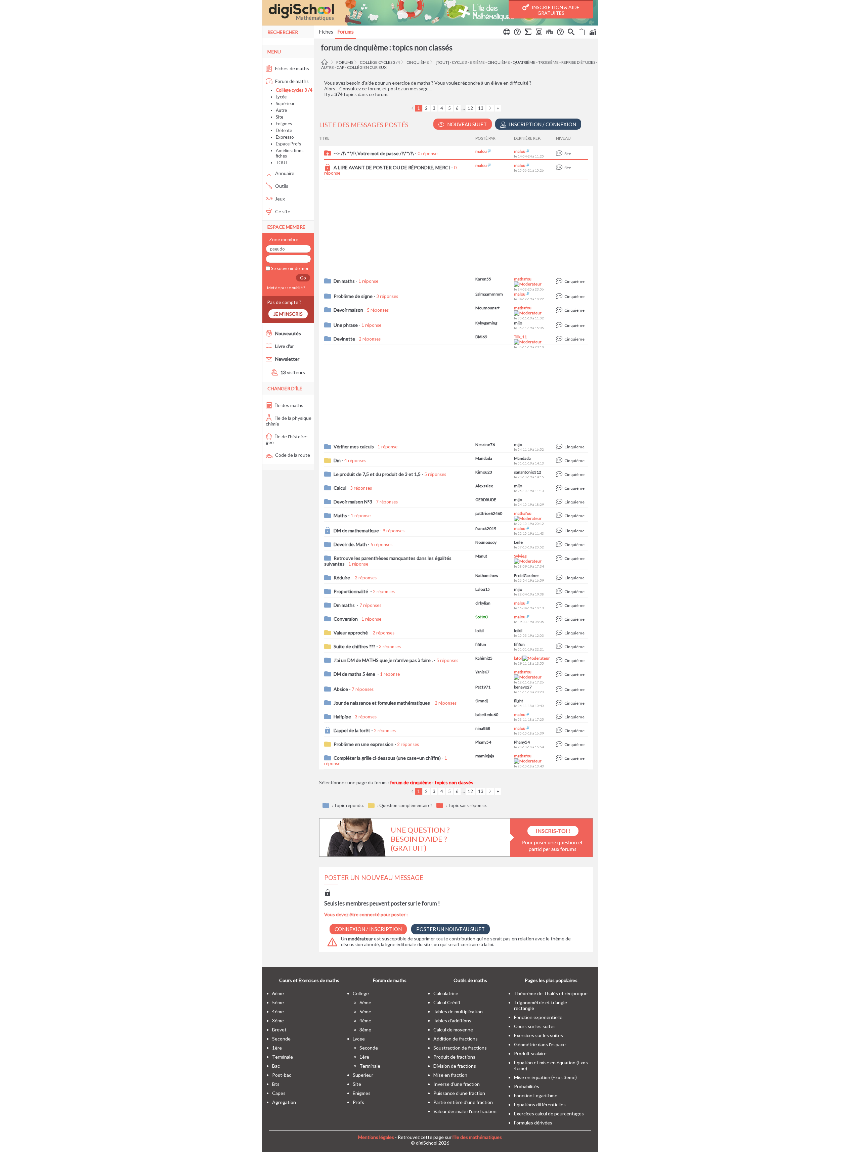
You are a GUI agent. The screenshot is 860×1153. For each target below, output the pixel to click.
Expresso (285, 137)
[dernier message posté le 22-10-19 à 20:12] (560, 515)
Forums (345, 32)
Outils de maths (470, 980)
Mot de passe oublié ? (285, 287)
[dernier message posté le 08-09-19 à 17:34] (560, 558)
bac (276, 1066)
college (361, 993)
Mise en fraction (450, 1075)
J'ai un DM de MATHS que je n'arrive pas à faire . (383, 660)
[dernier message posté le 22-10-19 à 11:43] (560, 530)
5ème (278, 1002)
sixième (477, 62)
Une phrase (346, 325)
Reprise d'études (578, 62)
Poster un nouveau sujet (450, 929)
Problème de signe (353, 296)
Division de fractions (454, 1066)
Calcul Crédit (447, 1002)
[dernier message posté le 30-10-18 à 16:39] (560, 730)
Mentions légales (376, 1137)
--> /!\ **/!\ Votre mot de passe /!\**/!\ (374, 153)
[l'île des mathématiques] (430, 13)
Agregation (284, 1102)
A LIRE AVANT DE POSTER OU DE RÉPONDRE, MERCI (392, 167)
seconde (281, 1038)
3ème (278, 1020)
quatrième (524, 62)
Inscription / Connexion (542, 124)
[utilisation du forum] (506, 33)
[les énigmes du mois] (538, 33)
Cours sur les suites (535, 1026)
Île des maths (288, 405)
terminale (282, 1057)
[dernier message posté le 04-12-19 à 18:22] (560, 296)
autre (327, 67)
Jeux (279, 199)
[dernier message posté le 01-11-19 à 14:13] (560, 460)
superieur (363, 1075)
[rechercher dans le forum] (571, 33)
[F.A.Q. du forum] (517, 33)
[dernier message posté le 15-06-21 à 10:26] (560, 167)
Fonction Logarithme (535, 1095)
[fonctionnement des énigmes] (560, 33)
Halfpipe (342, 716)
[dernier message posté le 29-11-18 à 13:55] (560, 660)
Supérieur (285, 103)
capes (279, 1093)
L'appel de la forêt (352, 730)
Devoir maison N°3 (353, 501)
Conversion (346, 619)
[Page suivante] (490, 108)
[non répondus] (581, 33)
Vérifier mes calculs (354, 446)
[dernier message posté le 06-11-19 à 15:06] (560, 325)
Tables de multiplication (458, 1011)
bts (276, 1084)
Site (279, 117)
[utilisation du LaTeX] (528, 33)
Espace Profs (288, 143)
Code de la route (292, 455)
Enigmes (284, 123)
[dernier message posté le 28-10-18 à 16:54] (560, 744)
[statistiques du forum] (592, 33)
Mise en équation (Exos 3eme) (545, 1077)
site (357, 1084)
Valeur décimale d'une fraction (465, 1111)
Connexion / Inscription (368, 929)
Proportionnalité (351, 591)
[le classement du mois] (549, 33)
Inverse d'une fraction (456, 1084)
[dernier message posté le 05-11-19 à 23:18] (560, 339)
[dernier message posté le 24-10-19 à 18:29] (560, 501)
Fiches (326, 32)
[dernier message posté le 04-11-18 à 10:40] (560, 703)
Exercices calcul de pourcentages (549, 1113)
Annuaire (284, 173)
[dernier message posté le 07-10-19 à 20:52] (560, 544)
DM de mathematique (356, 530)
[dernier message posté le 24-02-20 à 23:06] (560, 281)
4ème (278, 1011)
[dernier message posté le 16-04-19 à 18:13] (560, 605)
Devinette (344, 339)
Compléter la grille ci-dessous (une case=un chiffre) (387, 758)
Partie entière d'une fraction (463, 1102)
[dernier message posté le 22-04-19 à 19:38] (560, 591)
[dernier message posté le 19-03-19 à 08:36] (560, 619)
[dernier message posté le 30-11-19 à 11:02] (560, 310)
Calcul (340, 488)
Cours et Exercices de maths (309, 980)
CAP (340, 67)
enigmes (362, 1093)
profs (358, 1102)
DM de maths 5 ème (355, 674)
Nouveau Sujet (466, 124)
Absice (341, 689)
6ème (278, 993)
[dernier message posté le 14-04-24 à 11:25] (560, 153)
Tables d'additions (452, 1020)
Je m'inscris (288, 314)
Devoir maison (348, 310)
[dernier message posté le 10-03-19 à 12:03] (560, 632)
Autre (281, 110)
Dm (337, 460)
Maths (340, 515)
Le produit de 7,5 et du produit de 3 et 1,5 (377, 474)
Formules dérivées (533, 1122)
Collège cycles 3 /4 (380, 62)
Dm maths (344, 281)
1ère (277, 1048)
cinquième (417, 62)
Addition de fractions (455, 1038)
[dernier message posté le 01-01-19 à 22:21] (560, 646)
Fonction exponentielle (538, 1017)
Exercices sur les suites (538, 1035)
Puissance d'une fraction (459, 1093)
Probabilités (526, 1086)
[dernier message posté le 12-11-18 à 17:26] (560, 674)
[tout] (442, 62)
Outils (281, 186)
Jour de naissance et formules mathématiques (382, 703)
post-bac (281, 1075)
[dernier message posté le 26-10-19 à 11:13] (560, 488)
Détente (284, 130)
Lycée (281, 96)
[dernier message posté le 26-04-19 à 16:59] (560, 577)
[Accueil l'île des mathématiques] (325, 62)
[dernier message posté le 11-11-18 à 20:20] (560, 689)
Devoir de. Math (350, 544)
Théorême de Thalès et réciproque (551, 993)
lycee (359, 1038)
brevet (279, 1029)
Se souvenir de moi (289, 268)
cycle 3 (459, 62)
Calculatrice (445, 993)
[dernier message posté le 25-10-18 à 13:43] (560, 758)
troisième (548, 62)
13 (480, 108)
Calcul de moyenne (453, 1029)
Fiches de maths (291, 68)
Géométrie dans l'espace (540, 1044)
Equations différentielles (540, 1104)
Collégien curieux (367, 67)
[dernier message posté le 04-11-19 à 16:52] (560, 446)
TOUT (282, 162)
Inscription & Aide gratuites (555, 10)
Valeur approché (351, 632)
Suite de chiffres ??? (354, 646)
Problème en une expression (363, 744)
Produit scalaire (530, 1053)
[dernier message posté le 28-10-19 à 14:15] (560, 474)
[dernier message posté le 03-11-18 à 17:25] (560, 716)
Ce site (282, 211)
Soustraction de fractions (460, 1048)
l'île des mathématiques (477, 1137)
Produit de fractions (454, 1057)
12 (470, 108)
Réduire (342, 577)
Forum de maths (291, 81)
